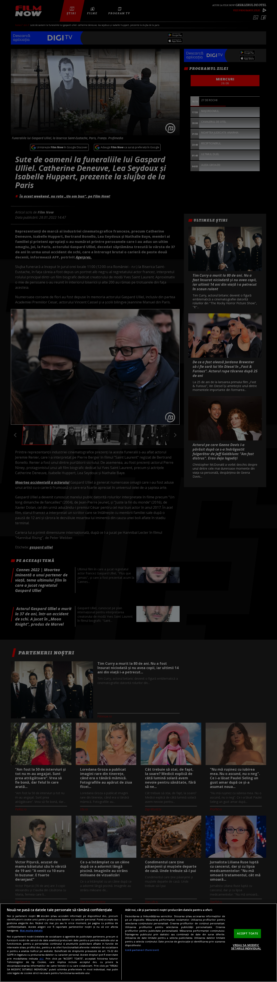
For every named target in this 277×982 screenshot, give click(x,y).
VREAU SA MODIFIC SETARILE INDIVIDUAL (246, 946)
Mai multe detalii (31, 930)
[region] (138, 942)
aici (41, 958)
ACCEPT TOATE (247, 933)
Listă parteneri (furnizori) (142, 950)
